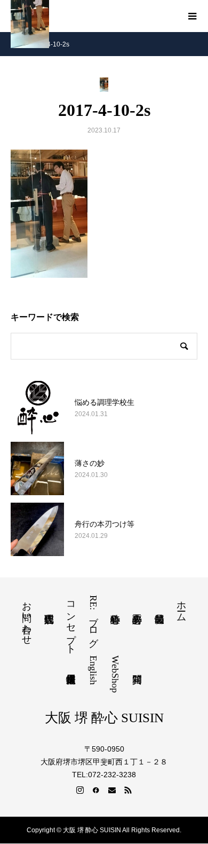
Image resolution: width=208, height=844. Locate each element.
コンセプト (71, 622)
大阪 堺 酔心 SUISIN (104, 717)
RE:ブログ (93, 618)
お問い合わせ (26, 617)
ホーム (181, 606)
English (93, 670)
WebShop (115, 674)
